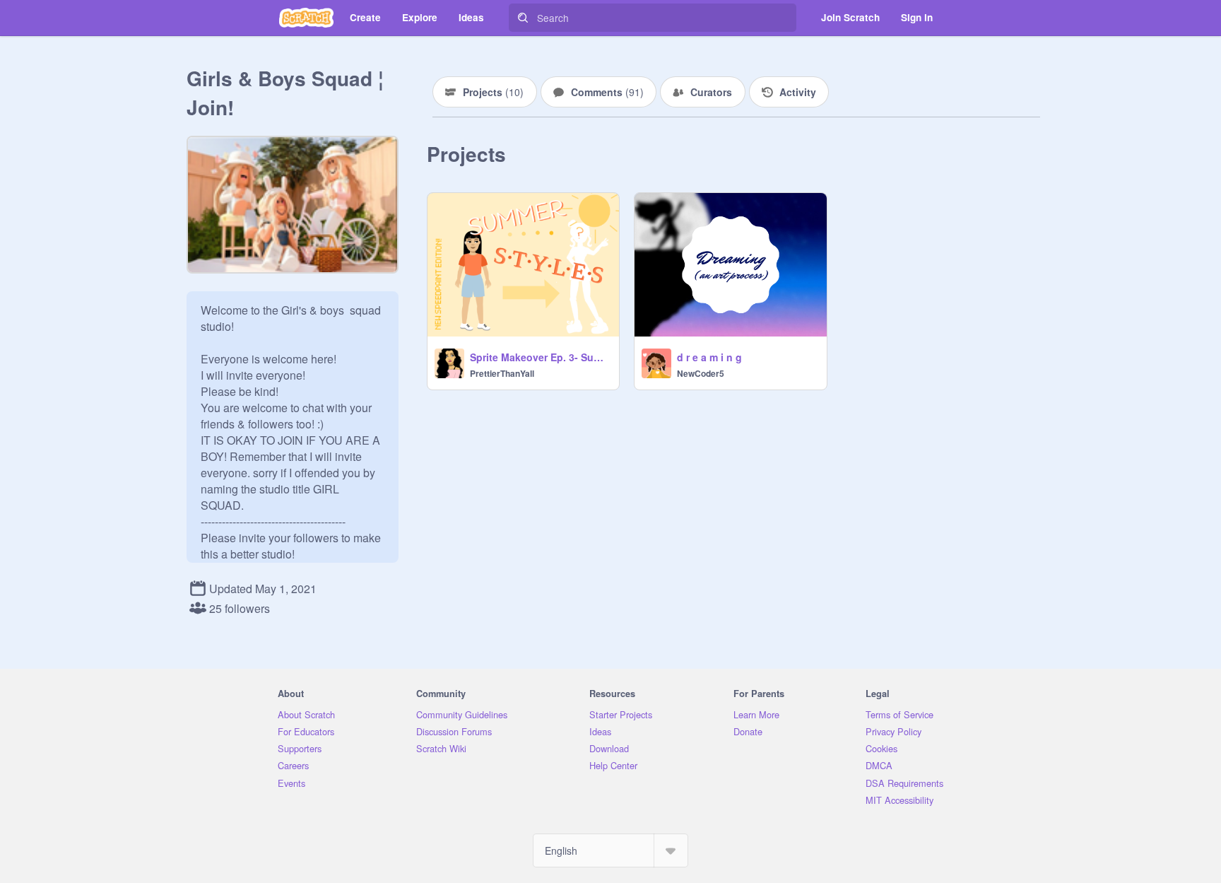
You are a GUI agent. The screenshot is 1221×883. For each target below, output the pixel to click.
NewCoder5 (700, 373)
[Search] (523, 18)
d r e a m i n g (709, 357)
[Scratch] (306, 17)
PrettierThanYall (502, 373)
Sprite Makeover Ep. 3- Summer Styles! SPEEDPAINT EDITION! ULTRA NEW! (540, 357)
